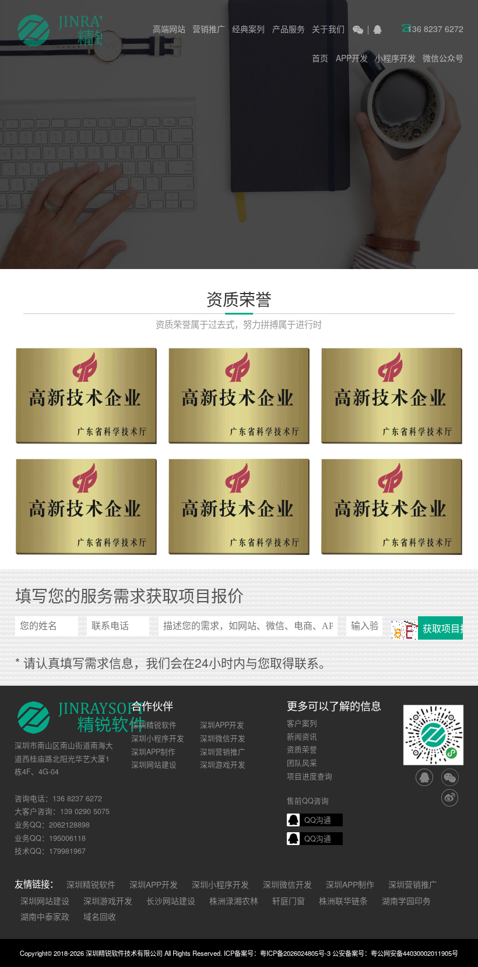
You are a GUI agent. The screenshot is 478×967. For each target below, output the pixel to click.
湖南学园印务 (406, 900)
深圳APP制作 (153, 751)
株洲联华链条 (343, 900)
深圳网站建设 (154, 764)
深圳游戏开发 (222, 764)
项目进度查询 (309, 776)
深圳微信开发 (222, 738)
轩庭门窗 (288, 900)
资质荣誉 (302, 749)
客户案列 (302, 723)
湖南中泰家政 (44, 916)
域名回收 (99, 916)
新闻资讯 (302, 736)
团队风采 (302, 762)
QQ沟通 (317, 820)
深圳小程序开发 (157, 738)
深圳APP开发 (222, 725)
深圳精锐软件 (154, 725)
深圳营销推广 (222, 751)
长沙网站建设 (170, 900)
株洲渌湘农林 (233, 900)
